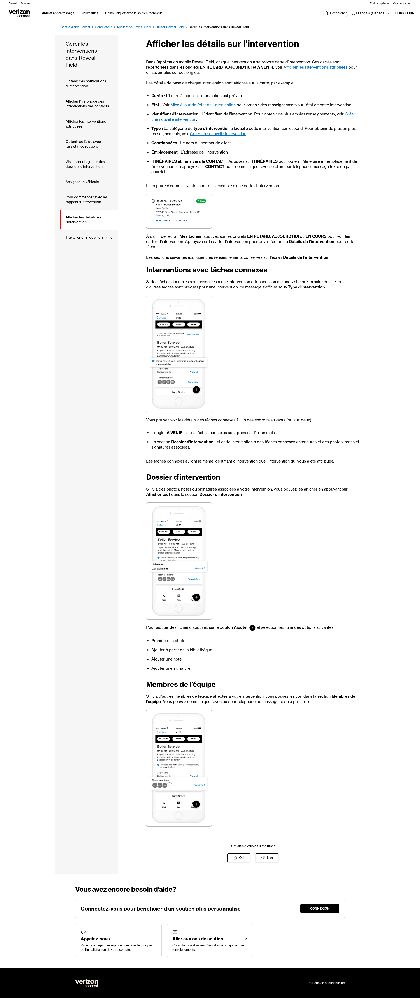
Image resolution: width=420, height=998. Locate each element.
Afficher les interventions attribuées (315, 67)
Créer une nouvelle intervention (218, 133)
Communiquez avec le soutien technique (134, 13)
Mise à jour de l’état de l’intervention (203, 104)
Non (270, 858)
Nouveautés (89, 13)
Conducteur (103, 27)
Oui (241, 858)
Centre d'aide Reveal (75, 27)
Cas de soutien (402, 3)
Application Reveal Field (134, 27)
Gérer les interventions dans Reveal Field (219, 27)
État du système (379, 3)
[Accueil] (19, 12)
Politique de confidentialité (326, 982)
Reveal (13, 3)
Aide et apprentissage (58, 13)
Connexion (404, 13)
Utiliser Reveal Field (170, 27)
